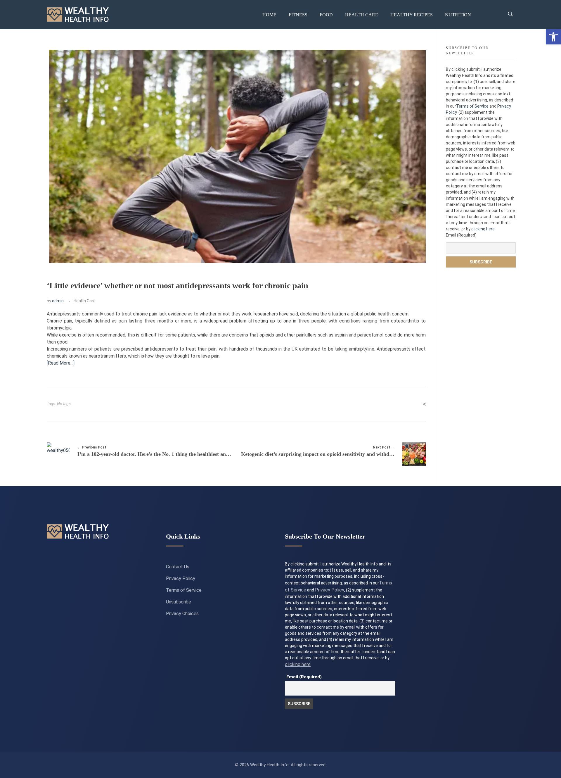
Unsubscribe (178, 602)
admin (58, 301)
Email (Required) (461, 235)
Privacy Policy (180, 578)
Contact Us (177, 567)
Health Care (85, 301)
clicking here (483, 229)
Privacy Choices (182, 613)
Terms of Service (472, 106)
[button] (553, 36)
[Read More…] (61, 363)
